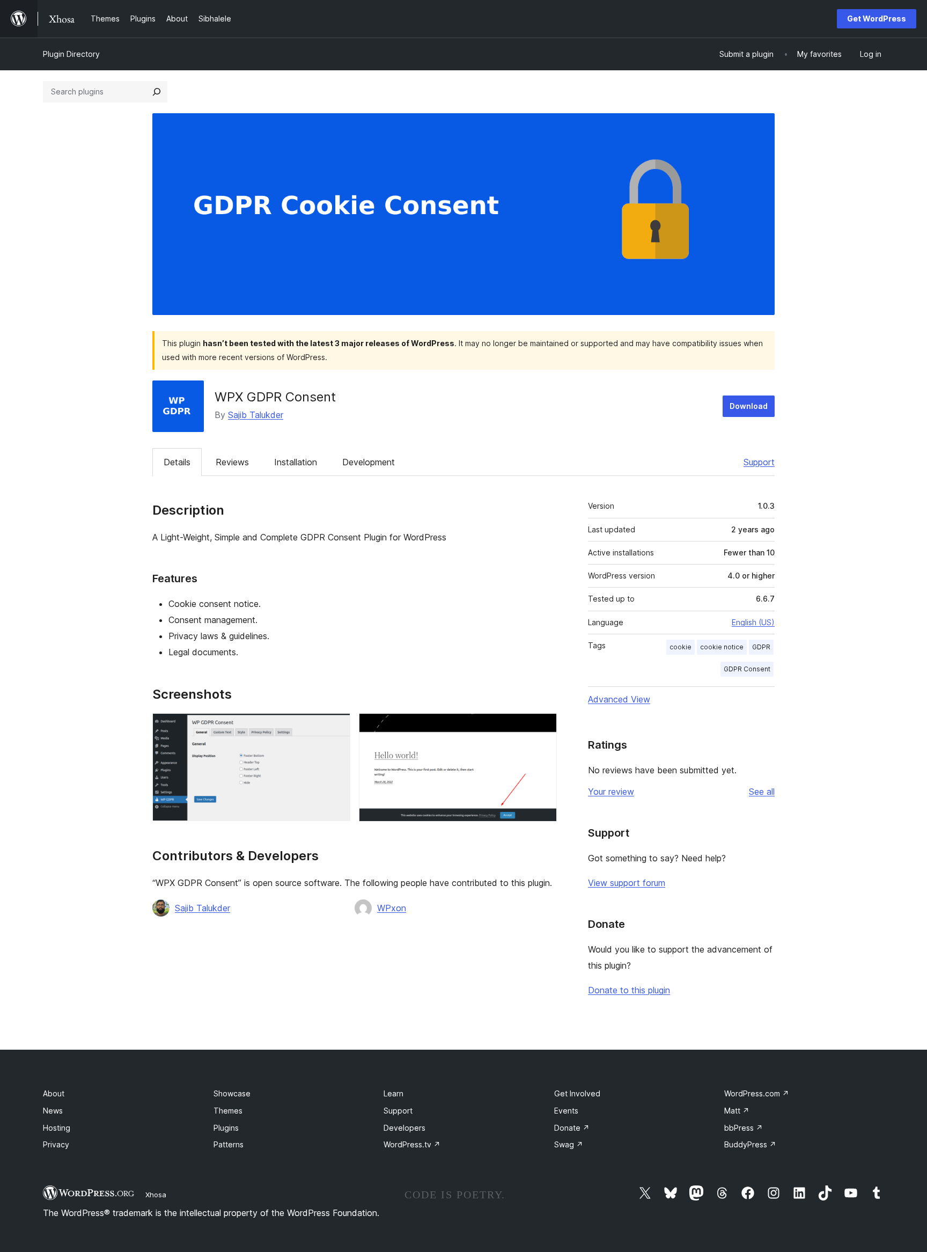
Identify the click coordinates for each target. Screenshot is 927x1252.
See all (762, 791)
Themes (228, 1110)
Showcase (232, 1093)
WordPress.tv (412, 1144)
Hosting (56, 1127)
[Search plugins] (156, 91)
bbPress (743, 1127)
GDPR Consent (747, 669)
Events (566, 1110)
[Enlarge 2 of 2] (542, 727)
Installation (295, 462)
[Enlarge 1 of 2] (335, 727)
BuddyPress (750, 1144)
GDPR (761, 647)
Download (749, 406)
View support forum (626, 882)
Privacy (56, 1144)
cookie (680, 647)
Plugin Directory (71, 53)
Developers (404, 1127)
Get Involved (577, 1093)
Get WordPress (876, 18)
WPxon (391, 908)
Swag (568, 1144)
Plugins (226, 1127)
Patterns (229, 1144)
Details (177, 462)
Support (759, 462)
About (53, 1093)
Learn (393, 1093)
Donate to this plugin (629, 990)
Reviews (232, 462)
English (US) (753, 622)
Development (368, 462)
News (53, 1110)
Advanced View (619, 699)
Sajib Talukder (255, 414)
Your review (611, 791)
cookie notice (722, 647)
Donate (572, 1127)
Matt (736, 1110)
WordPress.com (756, 1093)
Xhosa (155, 1194)
